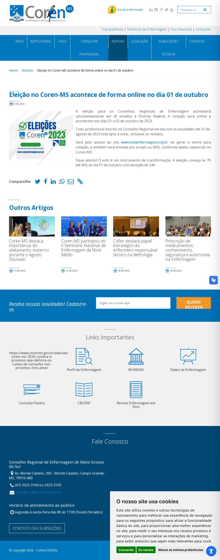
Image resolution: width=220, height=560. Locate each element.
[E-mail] (71, 182)
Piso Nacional (181, 29)
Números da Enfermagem (147, 29)
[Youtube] (171, 10)
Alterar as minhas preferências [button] (180, 550)
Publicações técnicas (168, 47)
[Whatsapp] (61, 182)
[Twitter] (166, 10)
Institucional (41, 41)
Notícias (118, 41)
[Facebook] (161, 10)
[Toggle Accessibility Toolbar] (211, 551)
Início (19, 41)
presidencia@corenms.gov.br (38, 492)
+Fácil (62, 41)
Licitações (203, 29)
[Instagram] (156, 10)
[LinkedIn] (151, 10)
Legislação (139, 41)
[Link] (80, 182)
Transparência (112, 29)
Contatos (197, 41)
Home (13, 70)
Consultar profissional (89, 47)
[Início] (41, 13)
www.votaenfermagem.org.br (144, 142)
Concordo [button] (126, 550)
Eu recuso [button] (146, 550)
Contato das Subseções (37, 528)
